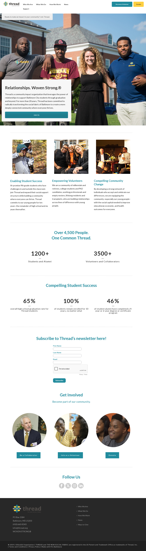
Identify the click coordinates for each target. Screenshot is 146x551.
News (66, 4)
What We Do (41, 4)
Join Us (36, 115)
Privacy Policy (34, 547)
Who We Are (28, 4)
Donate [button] (138, 4)
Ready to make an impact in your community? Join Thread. (27, 17)
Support (26, 9)
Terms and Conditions (18, 547)
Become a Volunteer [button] (122, 4)
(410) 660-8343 (19, 524)
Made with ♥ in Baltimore (52, 547)
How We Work (55, 4)
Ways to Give (83, 524)
